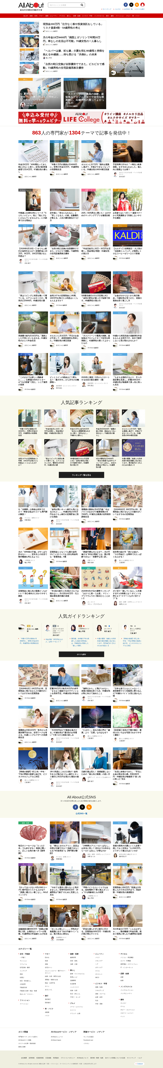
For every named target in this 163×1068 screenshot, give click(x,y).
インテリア (23, 971)
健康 (46, 16)
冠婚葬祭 (73, 980)
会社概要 (24, 1058)
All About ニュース (57, 1037)
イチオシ (86, 1043)
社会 (96, 1000)
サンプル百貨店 (89, 1037)
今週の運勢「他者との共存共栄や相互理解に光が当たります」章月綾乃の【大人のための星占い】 (106, 642)
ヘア (96, 964)
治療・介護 (73, 964)
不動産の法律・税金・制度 (28, 991)
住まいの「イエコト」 (27, 994)
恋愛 (122, 977)
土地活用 (23, 984)
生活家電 (73, 984)
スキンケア (99, 961)
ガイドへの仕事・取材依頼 (27, 1043)
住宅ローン (48, 967)
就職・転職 (99, 987)
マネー (41, 16)
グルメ (128, 16)
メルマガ (117, 9)
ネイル (97, 971)
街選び (22, 977)
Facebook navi (88, 1040)
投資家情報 (40, 1058)
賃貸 (21, 974)
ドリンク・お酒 (75, 1013)
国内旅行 (48, 1002)
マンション (23, 961)
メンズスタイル (99, 16)
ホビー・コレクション (128, 1010)
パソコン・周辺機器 (127, 957)
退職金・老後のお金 (51, 979)
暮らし (69, 16)
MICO (97, 977)
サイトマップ (107, 9)
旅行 (107, 16)
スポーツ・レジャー (127, 1013)
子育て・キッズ (75, 997)
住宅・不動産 (25, 954)
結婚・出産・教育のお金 (53, 976)
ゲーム (123, 1006)
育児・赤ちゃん (75, 994)
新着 (31, 16)
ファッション (120, 16)
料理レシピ (73, 977)
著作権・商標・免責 (96, 1058)
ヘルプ (140, 1058)
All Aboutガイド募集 (24, 1040)
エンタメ (123, 1003)
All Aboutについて (82, 1058)
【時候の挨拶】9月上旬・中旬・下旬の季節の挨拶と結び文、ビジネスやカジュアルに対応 (132, 642)
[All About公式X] (131, 5)
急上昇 (26, 16)
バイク (47, 1015)
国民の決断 (22, 1047)
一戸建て (23, 957)
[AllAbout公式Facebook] (126, 5)
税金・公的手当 (50, 983)
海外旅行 (48, 999)
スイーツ (73, 1010)
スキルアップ (99, 990)
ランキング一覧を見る (81, 475)
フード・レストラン (76, 1007)
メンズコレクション (127, 990)
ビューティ (53, 16)
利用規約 (56, 1058)
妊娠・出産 (73, 990)
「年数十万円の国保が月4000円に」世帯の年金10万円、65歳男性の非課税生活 (29, 641)
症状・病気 (73, 961)
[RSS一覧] (137, 5)
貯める (47, 957)
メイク (97, 957)
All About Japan (56, 1040)
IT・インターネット (127, 967)
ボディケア (99, 967)
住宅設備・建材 (25, 967)
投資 (46, 961)
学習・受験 (99, 1004)
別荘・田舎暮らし (25, 981)
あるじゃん (48, 989)
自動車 (47, 1012)
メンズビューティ (126, 993)
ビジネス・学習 (87, 16)
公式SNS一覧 (128, 9)
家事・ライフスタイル (77, 974)
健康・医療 (74, 954)
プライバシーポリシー (68, 1058)
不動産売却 (23, 987)
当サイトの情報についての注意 (115, 1058)
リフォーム (23, 964)
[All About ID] (142, 5)
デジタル (62, 16)
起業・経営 (99, 997)
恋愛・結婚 (76, 16)
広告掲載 (48, 1058)
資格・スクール (100, 994)
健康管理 (73, 957)
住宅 (35, 16)
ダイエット (99, 974)
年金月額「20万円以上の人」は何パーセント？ (54, 641)
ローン (47, 986)
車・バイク (135, 16)
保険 (46, 964)
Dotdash (140, 1064)
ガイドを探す (140, 9)
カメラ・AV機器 (126, 961)
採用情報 (31, 1058)
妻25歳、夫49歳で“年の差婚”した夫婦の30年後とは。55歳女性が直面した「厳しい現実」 (80, 642)
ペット (123, 1016)
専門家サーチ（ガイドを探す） (28, 1037)
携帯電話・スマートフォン (129, 964)
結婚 (122, 980)
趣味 (112, 16)
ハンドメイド (74, 987)
